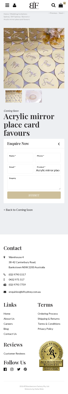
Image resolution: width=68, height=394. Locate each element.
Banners (25, 17)
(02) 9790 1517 (17, 274)
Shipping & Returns (49, 318)
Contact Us (10, 333)
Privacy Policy (45, 328)
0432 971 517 (16, 279)
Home (6, 14)
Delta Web (39, 389)
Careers (8, 323)
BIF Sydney (15, 17)
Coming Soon (11, 110)
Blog (6, 328)
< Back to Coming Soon (18, 209)
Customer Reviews (14, 353)
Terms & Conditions (49, 323)
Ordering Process (48, 313)
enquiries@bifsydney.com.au (24, 291)
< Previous (53, 13)
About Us (9, 318)
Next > (61, 13)
